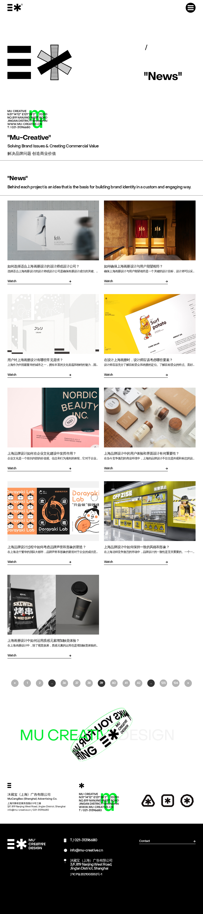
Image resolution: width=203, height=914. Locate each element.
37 (76, 683)
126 (176, 683)
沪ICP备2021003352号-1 (86, 874)
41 (126, 683)
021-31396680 (86, 840)
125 (163, 683)
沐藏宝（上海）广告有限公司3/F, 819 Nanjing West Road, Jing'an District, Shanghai (91, 864)
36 (64, 683)
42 (138, 683)
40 (114, 683)
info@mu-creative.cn (86, 850)
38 (89, 683)
